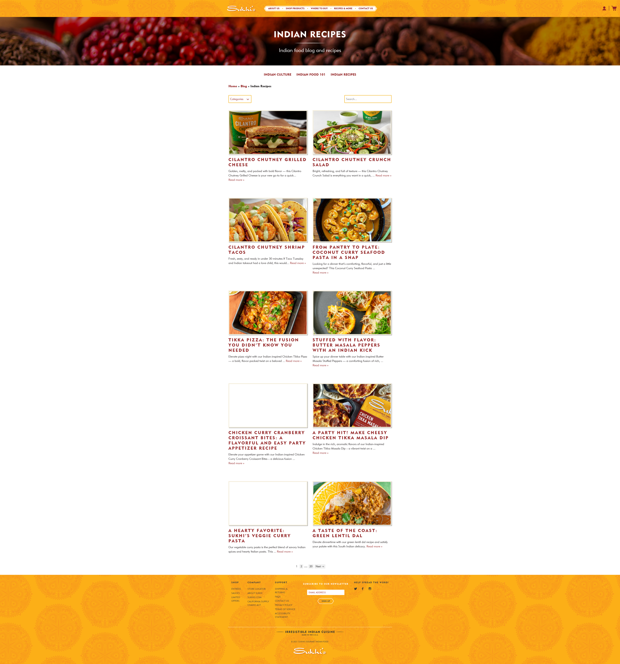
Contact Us (366, 8)
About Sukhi (255, 593)
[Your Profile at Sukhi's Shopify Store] (604, 8)
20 (311, 566)
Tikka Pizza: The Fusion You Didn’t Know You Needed (263, 345)
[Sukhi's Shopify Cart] (614, 8)
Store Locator (257, 589)
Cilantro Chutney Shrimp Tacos (266, 250)
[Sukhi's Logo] (241, 8)
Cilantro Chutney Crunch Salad (352, 162)
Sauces (235, 593)
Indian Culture (277, 74)
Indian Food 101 (311, 74)
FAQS (278, 596)
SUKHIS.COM (254, 597)
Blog (244, 86)
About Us (273, 8)
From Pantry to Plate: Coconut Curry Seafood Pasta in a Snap (349, 252)
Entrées (236, 589)
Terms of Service (285, 609)
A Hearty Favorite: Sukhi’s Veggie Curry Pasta (259, 535)
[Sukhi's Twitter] (355, 588)
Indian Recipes (343, 74)
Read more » (236, 180)
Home (232, 86)
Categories (236, 99)
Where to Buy (319, 8)
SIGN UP (326, 601)
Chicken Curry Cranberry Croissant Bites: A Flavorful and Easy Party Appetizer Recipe (267, 440)
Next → (320, 566)
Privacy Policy (283, 605)
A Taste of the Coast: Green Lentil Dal (345, 533)
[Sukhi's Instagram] (369, 588)
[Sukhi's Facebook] (362, 588)
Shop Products (295, 8)
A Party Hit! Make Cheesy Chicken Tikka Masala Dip (351, 435)
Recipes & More (343, 8)
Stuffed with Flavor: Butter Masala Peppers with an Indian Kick (346, 345)
